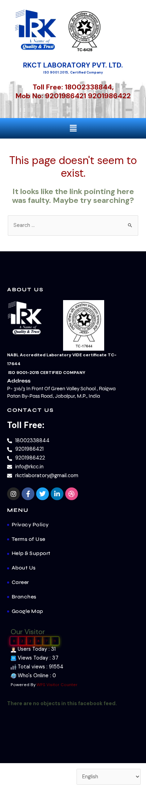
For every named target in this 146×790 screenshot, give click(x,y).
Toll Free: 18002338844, (73, 87)
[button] (73, 128)
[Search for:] (73, 225)
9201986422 (109, 95)
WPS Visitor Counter (57, 684)
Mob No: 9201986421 (51, 95)
